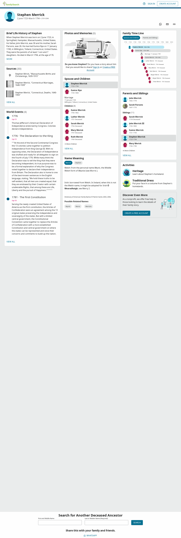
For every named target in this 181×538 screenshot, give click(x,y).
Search (137, 522)
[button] (32, 75)
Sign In (151, 3)
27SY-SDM (45, 18)
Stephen (78, 163)
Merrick (68, 163)
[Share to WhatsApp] (160, 24)
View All (11, 102)
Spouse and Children (131, 38)
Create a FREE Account (136, 213)
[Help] (144, 3)
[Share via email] (167, 24)
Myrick (68, 206)
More (9, 59)
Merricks (88, 206)
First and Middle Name (46, 518)
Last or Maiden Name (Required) (96, 518)
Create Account (167, 3)
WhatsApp (92, 535)
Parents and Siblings (150, 38)
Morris (78, 206)
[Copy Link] (174, 24)
